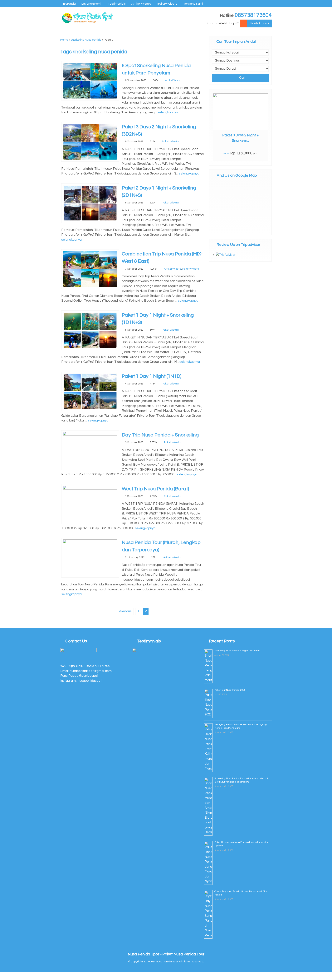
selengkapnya (168, 112)
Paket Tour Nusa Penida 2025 (230, 690)
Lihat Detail (244, 111)
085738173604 (253, 15)
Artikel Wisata (141, 3)
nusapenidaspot (90, 680)
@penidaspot (88, 675)
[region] (154, 686)
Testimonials (117, 3)
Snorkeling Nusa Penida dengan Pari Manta (237, 650)
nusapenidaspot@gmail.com (91, 671)
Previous (125, 611)
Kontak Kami (259, 23)
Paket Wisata (170, 141)
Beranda (69, 3)
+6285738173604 (97, 666)
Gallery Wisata (167, 3)
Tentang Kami (193, 3)
